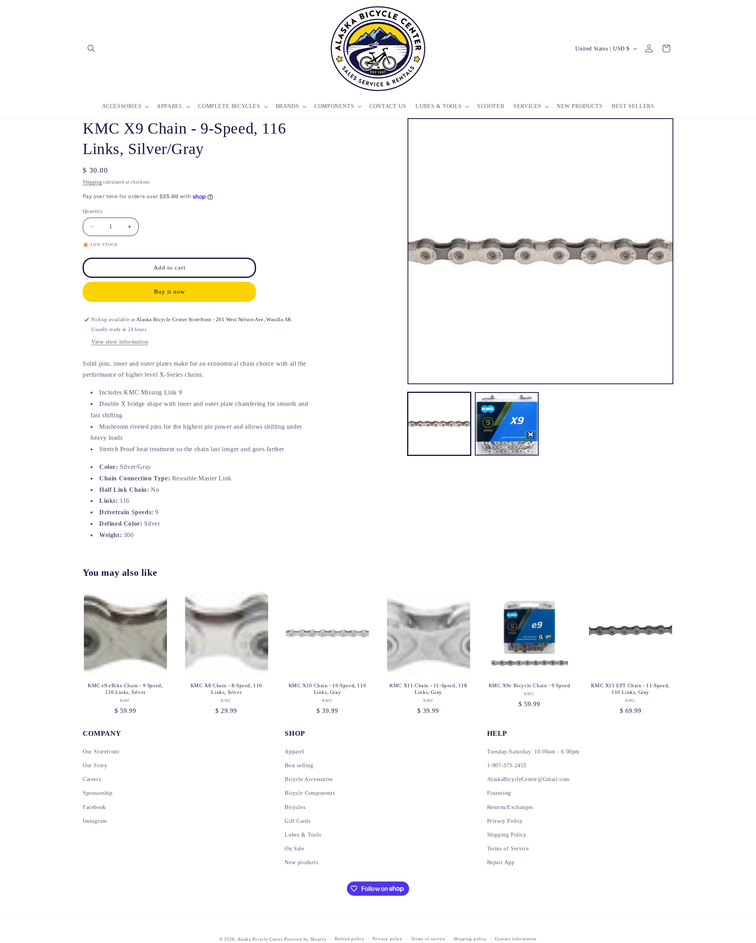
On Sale (294, 849)
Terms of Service (508, 849)
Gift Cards (297, 821)
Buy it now (169, 291)
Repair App (501, 862)
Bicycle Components (310, 793)
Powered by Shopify (305, 939)
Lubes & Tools (303, 835)
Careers (92, 779)
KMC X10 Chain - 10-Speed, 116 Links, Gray (327, 689)
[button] (91, 48)
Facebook (94, 807)
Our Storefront (101, 752)
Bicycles (295, 807)
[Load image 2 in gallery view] (506, 424)
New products (301, 862)
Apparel (294, 752)
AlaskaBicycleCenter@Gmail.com (528, 779)
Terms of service (428, 938)
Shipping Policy (506, 835)
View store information (119, 342)
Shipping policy (470, 938)
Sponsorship (98, 793)
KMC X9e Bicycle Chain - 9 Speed (530, 685)
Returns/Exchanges (510, 807)
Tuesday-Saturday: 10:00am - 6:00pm (533, 752)
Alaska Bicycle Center (260, 939)
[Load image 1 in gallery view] (439, 424)
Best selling (299, 765)
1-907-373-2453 (506, 765)
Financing (499, 793)
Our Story (95, 765)
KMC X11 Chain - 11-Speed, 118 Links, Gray (428, 689)
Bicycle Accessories (308, 779)
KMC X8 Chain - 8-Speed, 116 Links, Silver (226, 689)
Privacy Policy (505, 821)
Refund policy (349, 938)
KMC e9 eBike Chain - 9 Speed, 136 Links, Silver (125, 689)
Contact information (516, 938)
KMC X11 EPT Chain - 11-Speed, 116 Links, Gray (630, 689)
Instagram (95, 821)
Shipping (92, 182)
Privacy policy (387, 938)
